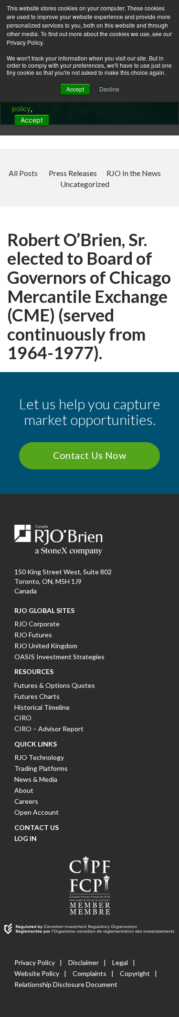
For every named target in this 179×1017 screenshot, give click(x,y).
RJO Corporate (37, 624)
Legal (120, 962)
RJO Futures (33, 635)
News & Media (35, 779)
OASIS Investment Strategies (59, 657)
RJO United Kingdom (45, 646)
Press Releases (73, 172)
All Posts (23, 172)
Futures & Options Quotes (54, 685)
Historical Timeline (42, 707)
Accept (32, 120)
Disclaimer (83, 962)
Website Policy (36, 973)
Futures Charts (37, 696)
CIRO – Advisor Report (49, 729)
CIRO (23, 718)
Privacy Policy (34, 962)
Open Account (36, 812)
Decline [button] (109, 89)
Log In (25, 838)
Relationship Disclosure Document (65, 984)
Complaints (89, 973)
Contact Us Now (89, 455)
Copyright (135, 973)
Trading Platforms (41, 768)
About (23, 790)
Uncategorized (84, 183)
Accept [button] (75, 89)
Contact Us (36, 827)
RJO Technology (39, 757)
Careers (26, 801)
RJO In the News (133, 172)
